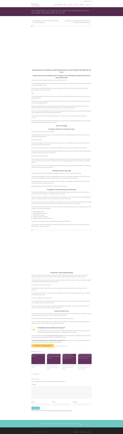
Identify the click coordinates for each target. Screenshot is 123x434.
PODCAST (70, 4)
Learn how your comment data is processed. (61, 410)
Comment (33, 384)
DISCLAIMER (76, 432)
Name (32, 402)
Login (87, 4)
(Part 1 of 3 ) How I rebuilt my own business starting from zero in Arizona (84, 367)
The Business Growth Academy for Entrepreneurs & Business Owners (60, 423)
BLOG (64, 4)
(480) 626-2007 (89, 1)
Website (75, 402)
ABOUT (76, 4)
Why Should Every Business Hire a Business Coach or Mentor (68, 367)
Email (53, 402)
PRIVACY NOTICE (83, 432)
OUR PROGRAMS (58, 4)
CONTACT (81, 4)
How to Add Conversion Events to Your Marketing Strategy (52, 367)
